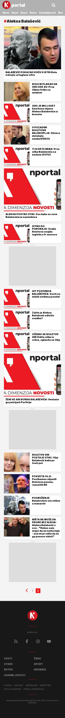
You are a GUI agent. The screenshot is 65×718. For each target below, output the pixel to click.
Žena (61, 12)
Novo (6, 12)
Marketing (45, 685)
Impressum (31, 685)
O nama (8, 685)
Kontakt (19, 685)
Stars (23, 12)
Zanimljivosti (47, 12)
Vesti (14, 12)
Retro (33, 12)
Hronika (40, 669)
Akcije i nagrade (12, 689)
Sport (38, 664)
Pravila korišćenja (34, 689)
